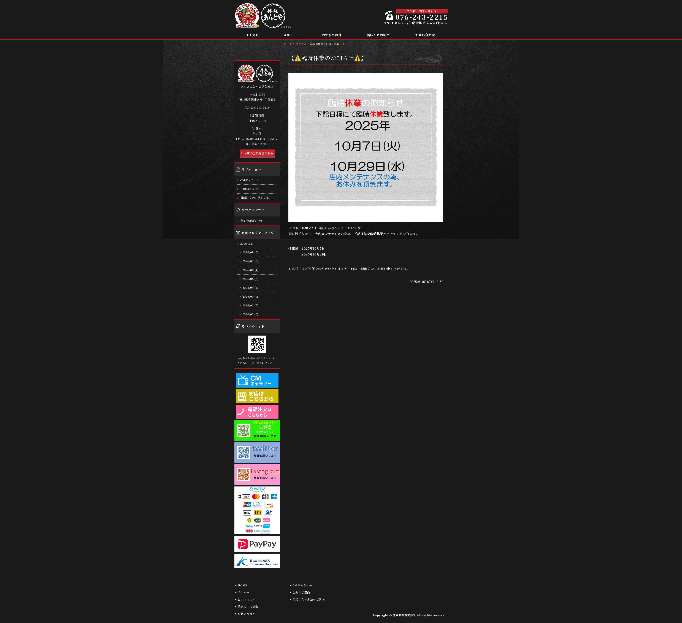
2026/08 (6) (250, 252)
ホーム (288, 43)
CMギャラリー (250, 180)
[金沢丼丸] (257, 564)
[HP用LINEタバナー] (257, 438)
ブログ (300, 43)
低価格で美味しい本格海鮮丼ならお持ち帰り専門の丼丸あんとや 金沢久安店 (262, 15)
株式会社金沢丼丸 (404, 615)
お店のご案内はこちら (258, 153)
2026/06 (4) (250, 270)
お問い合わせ (425, 34)
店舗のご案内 (249, 189)
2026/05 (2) (250, 279)
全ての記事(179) (251, 221)
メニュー (289, 34)
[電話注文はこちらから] (257, 415)
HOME (252, 34)
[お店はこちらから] (257, 400)
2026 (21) (246, 243)
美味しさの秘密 (378, 34)
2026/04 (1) (250, 287)
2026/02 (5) (250, 305)
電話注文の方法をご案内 (256, 198)
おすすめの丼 (332, 34)
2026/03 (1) (250, 296)
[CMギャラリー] (257, 384)
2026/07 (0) (250, 261)
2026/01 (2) (250, 314)
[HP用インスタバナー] (257, 482)
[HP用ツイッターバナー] (257, 460)
